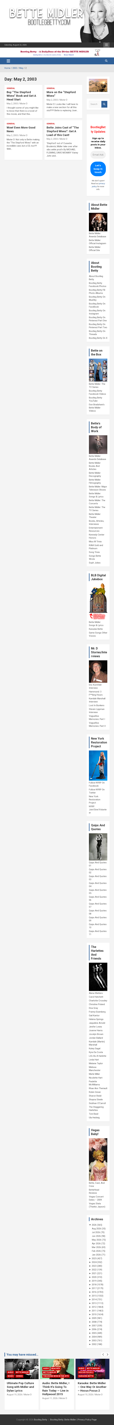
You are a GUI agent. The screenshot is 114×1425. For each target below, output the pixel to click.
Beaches (20, 1368)
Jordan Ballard (96, 1038)
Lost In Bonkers (96, 705)
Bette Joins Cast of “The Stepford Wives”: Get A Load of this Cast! (63, 131)
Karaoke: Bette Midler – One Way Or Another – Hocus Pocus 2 (56, 1386)
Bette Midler (14, 1372)
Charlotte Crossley (98, 1000)
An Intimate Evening (89, 1372)
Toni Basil (93, 1114)
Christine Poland (97, 1004)
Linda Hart (94, 1059)
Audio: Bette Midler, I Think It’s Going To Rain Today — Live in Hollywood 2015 (20, 1388)
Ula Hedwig (94, 1117)
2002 (94, 1344)
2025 (94, 1258)
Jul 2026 (96, 1232)
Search (104, 104)
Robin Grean (95, 1092)
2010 (94, 1314)
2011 (94, 1310)
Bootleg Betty (40, 1419)
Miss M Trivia (95, 541)
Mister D (23, 103)
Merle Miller (94, 1074)
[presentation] (103, 1354)
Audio (10, 1368)
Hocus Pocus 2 (50, 1372)
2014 (94, 1299)
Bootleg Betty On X (98, 338)
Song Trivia (94, 552)
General (11, 88)
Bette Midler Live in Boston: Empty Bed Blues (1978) (90, 1386)
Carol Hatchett (96, 997)
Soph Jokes (94, 562)
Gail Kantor (94, 1015)
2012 (94, 1307)
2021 (94, 1273)
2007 (94, 1325)
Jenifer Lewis (95, 1026)
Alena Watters (96, 993)
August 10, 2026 (50, 1394)
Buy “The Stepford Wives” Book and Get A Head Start (21, 95)
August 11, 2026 (14, 1398)
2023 (94, 1266)
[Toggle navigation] (8, 60)
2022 (94, 1269)
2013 (94, 1303)
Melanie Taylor (96, 1063)
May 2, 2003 (12, 103)
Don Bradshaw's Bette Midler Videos (96, 407)
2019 (94, 1281)
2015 (94, 1295)
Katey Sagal (94, 1048)
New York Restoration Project (94, 799)
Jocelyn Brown (96, 1034)
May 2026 (96, 1239)
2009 (94, 1318)
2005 (94, 1333)
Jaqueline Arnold (97, 1023)
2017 (94, 1288)
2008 (94, 1322)
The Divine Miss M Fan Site (20, 1376)
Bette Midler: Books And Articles (95, 466)
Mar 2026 (96, 1247)
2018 (94, 1284)
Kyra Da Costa (96, 1052)
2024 (94, 1262)
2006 (94, 1329)
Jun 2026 (96, 1236)
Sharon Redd (95, 1095)
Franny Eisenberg (97, 1011)
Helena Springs (96, 1019)
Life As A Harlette (97, 1056)
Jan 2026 (96, 1254)
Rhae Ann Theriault (98, 1088)
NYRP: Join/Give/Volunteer (98, 809)
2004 (94, 1336)
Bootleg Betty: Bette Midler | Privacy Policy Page (73, 1419)
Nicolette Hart (95, 1077)
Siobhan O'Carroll (97, 1103)
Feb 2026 (96, 1251)
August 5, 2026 (85, 1394)
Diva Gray (93, 1008)
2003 (94, 1340)
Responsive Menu (106, 44)
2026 (94, 1225)
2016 (94, 1292)
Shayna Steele (96, 1099)
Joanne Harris (96, 1030)
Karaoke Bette (96, 629)
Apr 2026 (96, 1243)
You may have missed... (22, 1354)
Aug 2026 (96, 1228)
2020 (94, 1277)
